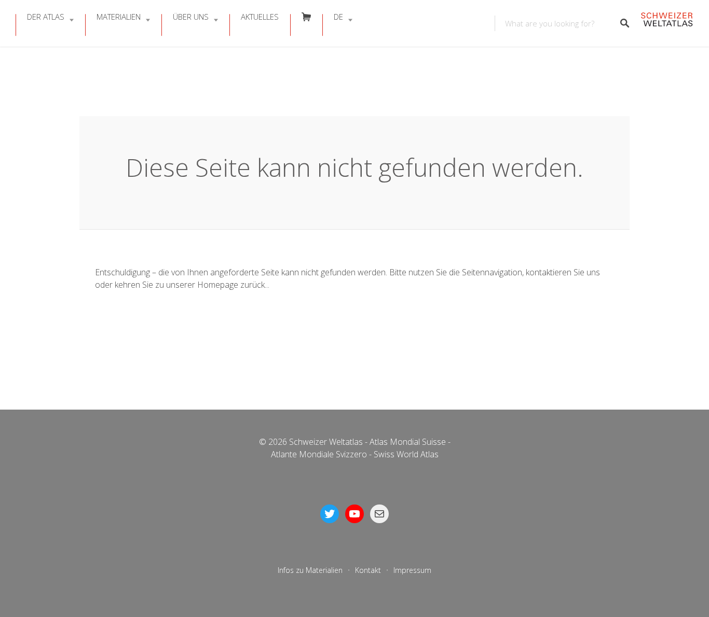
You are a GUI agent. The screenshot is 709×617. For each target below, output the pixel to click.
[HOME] (666, 23)
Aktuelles (260, 16)
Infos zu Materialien (310, 570)
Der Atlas (45, 16)
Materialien (119, 16)
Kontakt (368, 570)
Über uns (191, 16)
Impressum (412, 570)
